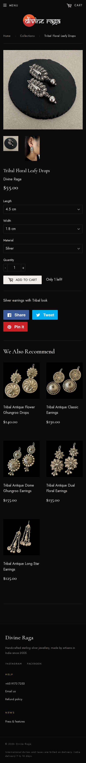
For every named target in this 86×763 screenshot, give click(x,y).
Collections (27, 36)
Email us (10, 691)
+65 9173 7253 (15, 683)
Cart (78, 5)
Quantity (8, 260)
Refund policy (13, 699)
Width (7, 220)
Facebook (34, 663)
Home (7, 36)
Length (7, 201)
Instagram (13, 663)
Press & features (15, 721)
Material (8, 240)
